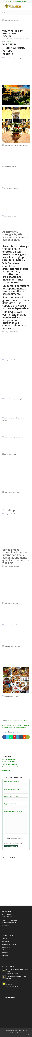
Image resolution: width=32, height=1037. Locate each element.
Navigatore (5, 925)
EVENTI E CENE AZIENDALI (9, 944)
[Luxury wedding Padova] (13, 24)
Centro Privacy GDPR (13, 1032)
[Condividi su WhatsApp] (11, 737)
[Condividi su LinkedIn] (17, 737)
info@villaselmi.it (22, 1)
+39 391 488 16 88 (11, 920)
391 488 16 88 (11, 1)
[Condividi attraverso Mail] (28, 737)
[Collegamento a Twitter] (28, 1034)
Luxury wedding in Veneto (15, 725)
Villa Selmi (10, 41)
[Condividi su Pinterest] (14, 737)
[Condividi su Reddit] (24, 737)
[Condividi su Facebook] (4, 737)
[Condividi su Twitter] (7, 737)
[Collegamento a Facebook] (23, 1034)
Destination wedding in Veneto (14, 720)
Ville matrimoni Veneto (19, 727)
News (4, 12)
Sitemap (22, 1032)
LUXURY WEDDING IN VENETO (21, 39)
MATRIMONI (5, 941)
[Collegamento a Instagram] (25, 1034)
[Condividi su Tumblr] (21, 737)
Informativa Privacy (16, 838)
